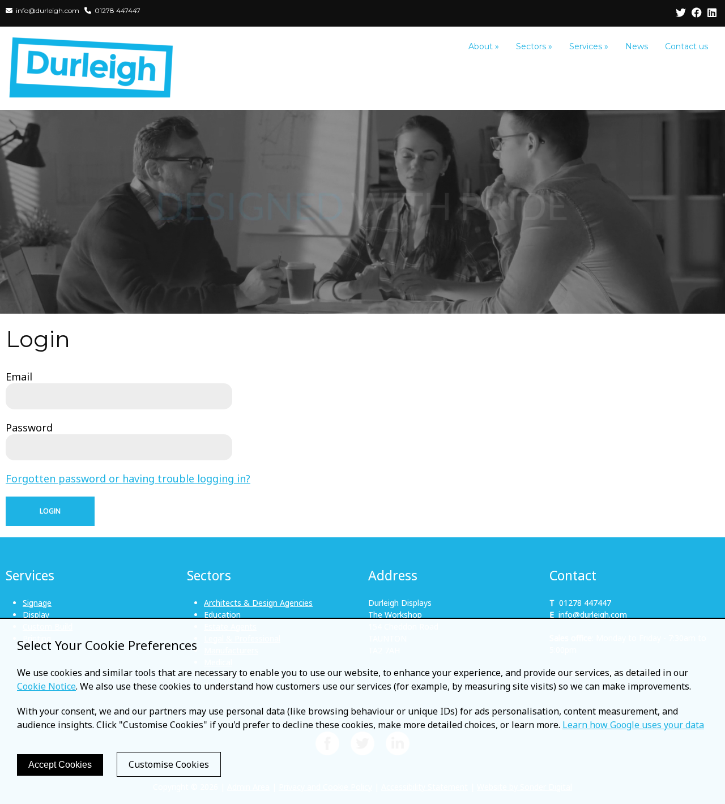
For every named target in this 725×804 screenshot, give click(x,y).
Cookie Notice (46, 686)
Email (19, 376)
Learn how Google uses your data (633, 725)
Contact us (686, 46)
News (636, 46)
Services (588, 46)
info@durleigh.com (592, 614)
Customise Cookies (169, 764)
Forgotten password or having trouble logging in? (128, 478)
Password (29, 427)
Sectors (534, 46)
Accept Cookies (60, 764)
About (483, 46)
